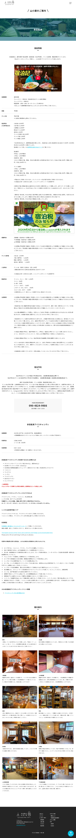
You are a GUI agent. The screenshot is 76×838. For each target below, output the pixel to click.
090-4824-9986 (38, 405)
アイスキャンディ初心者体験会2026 (15, 593)
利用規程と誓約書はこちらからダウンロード (14, 526)
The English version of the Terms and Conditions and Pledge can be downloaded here (27, 532)
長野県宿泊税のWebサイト (35, 147)
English (52, 825)
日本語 (52, 823)
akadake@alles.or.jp (20, 825)
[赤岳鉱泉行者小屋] (9, 3)
